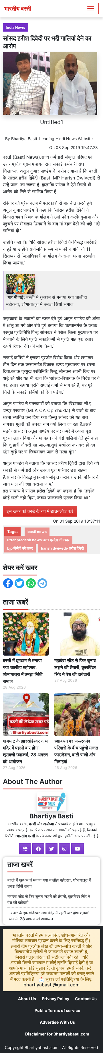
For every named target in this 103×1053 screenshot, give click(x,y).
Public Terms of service (57, 1010)
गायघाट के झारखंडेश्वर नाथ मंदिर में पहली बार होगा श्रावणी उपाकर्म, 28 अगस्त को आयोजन (25, 751)
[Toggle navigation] (91, 8)
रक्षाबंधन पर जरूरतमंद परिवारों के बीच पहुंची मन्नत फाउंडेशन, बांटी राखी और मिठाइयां (76, 751)
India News (15, 27)
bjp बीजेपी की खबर (20, 548)
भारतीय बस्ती (17, 8)
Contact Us (86, 998)
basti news (37, 532)
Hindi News (66, 138)
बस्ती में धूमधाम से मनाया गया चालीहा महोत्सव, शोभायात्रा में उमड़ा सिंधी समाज (23, 671)
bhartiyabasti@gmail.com (51, 985)
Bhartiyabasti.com (41, 1047)
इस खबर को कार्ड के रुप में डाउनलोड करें (40, 511)
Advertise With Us (57, 1022)
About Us (27, 998)
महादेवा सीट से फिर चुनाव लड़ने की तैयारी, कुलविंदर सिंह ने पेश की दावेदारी (75, 667)
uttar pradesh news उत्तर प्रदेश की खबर (38, 540)
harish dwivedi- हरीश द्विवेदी (62, 548)
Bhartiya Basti (24, 138)
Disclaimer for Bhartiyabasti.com (57, 1033)
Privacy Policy (55, 998)
